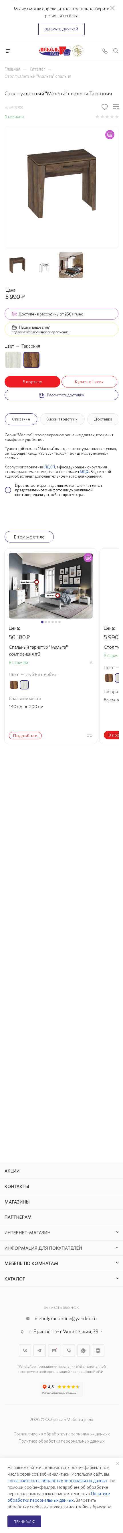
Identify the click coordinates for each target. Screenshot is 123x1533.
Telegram (39, 1350)
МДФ (84, 471)
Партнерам (18, 1217)
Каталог (15, 1278)
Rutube (54, 1350)
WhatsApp (83, 1350)
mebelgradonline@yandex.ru (66, 1318)
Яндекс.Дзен (98, 1350)
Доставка (103, 419)
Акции (12, 1170)
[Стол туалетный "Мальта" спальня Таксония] (61, 183)
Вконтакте (25, 1350)
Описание (21, 419)
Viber (69, 1350)
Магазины (17, 1201)
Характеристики (62, 419)
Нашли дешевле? (34, 327)
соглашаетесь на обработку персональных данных (57, 1480)
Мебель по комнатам (31, 1263)
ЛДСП (49, 467)
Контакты (17, 1186)
